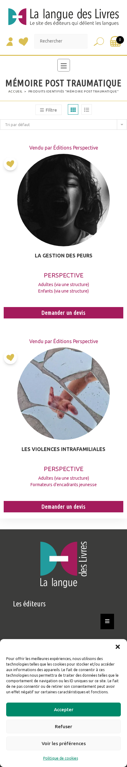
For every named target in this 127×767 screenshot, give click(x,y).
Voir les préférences (64, 743)
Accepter (63, 709)
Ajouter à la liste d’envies (12, 166)
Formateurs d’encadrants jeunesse (64, 484)
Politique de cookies (60, 758)
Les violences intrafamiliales (63, 449)
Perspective (64, 275)
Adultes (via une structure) (63, 284)
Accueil (15, 91)
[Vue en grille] (73, 109)
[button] (118, 647)
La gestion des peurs (63, 255)
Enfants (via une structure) (63, 291)
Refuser (63, 726)
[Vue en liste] (86, 109)
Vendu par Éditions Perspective (63, 147)
